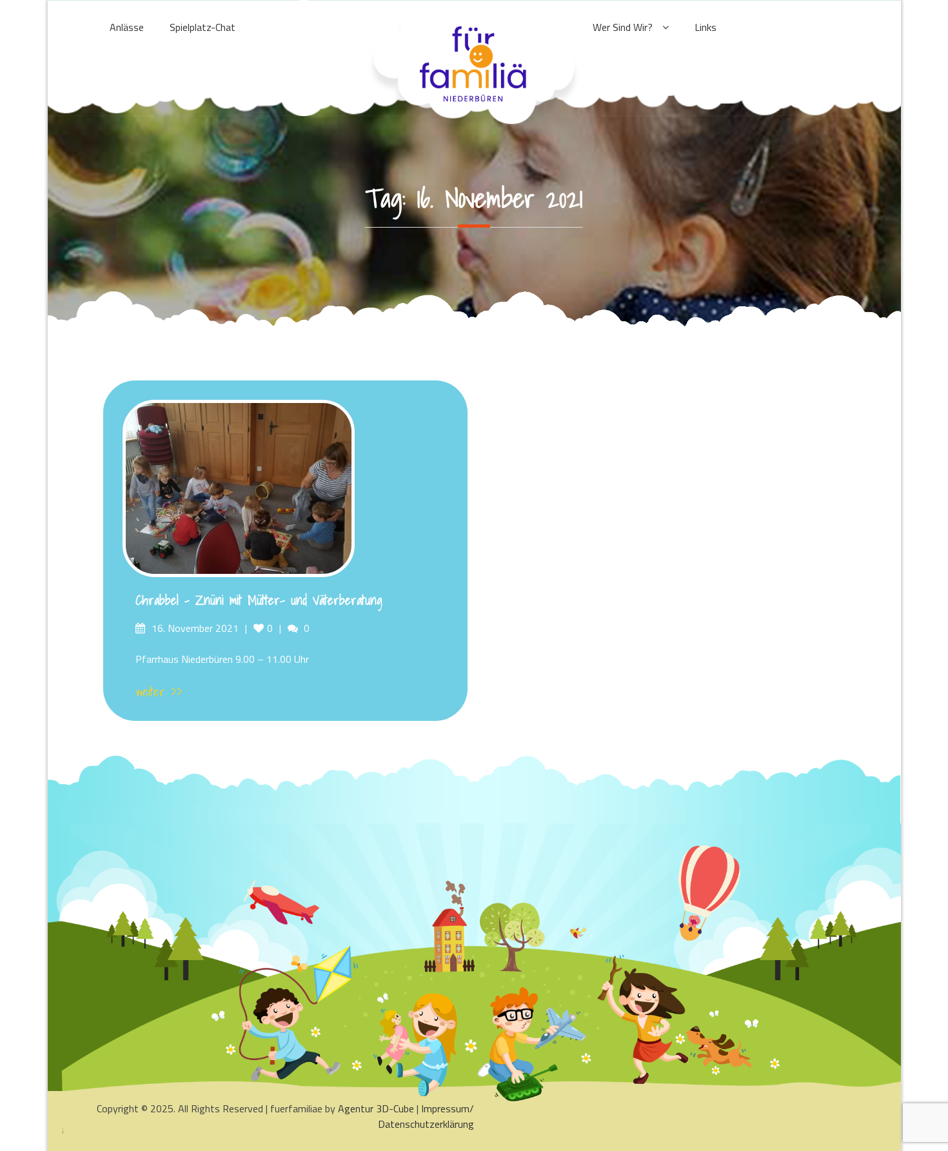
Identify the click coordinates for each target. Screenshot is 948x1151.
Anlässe (127, 27)
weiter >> (159, 692)
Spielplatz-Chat (202, 27)
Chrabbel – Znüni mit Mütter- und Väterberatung (258, 600)
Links (705, 27)
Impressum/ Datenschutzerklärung (426, 1116)
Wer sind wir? (623, 27)
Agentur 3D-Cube (376, 1108)
